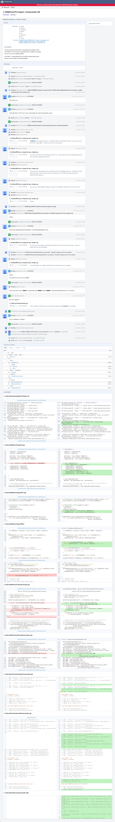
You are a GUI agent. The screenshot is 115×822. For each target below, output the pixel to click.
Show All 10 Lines (32, 717)
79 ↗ (13, 140)
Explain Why (64, 331)
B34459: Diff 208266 (37, 121)
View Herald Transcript (39, 76)
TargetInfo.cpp (14, 362)
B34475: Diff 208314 (37, 221)
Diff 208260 (30, 96)
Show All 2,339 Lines (31, 631)
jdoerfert (27, 118)
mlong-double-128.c (16, 387)
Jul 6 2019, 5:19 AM (80, 162)
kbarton (33, 78)
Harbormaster (14, 82)
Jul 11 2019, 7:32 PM (80, 331)
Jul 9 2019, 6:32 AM (80, 252)
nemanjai (38, 78)
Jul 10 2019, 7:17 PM (77, 286)
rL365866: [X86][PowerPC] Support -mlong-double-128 (32, 42)
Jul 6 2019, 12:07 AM (80, 92)
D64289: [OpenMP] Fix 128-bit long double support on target (40, 206)
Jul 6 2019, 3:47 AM (77, 109)
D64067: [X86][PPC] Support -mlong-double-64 (40, 90)
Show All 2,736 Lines (32, 639)
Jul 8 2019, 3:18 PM (80, 239)
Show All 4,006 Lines (32, 588)
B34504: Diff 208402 (37, 234)
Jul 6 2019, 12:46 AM (77, 96)
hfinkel (22, 31)
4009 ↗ (13, 306)
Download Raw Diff (95, 23)
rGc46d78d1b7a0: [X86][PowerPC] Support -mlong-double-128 (34, 40)
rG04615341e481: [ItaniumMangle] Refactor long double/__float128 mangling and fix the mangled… (50, 254)
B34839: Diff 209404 (37, 324)
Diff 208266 (30, 109)
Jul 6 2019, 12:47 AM (80, 105)
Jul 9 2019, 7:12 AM (80, 259)
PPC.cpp (14, 366)
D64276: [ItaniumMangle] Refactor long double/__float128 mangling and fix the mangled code (49, 213)
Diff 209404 (30, 315)
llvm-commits (28, 340)
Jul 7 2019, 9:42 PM (80, 221)
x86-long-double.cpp (16, 384)
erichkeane (23, 29)
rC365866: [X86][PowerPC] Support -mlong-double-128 (32, 41)
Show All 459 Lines (32, 496)
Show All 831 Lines (31, 670)
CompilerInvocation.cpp (17, 376)
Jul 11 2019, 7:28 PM (80, 328)
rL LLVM (21, 67)
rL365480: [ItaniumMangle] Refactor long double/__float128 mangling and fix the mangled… (48, 252)
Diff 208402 (30, 226)
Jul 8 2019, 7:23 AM (77, 226)
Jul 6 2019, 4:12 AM (80, 129)
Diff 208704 (30, 271)
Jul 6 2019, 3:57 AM (80, 125)
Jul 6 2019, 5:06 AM (80, 148)
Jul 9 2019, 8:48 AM (80, 282)
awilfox (22, 26)
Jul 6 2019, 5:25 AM (80, 180)
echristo (23, 28)
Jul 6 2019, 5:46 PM (80, 206)
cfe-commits (27, 78)
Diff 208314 (30, 210)
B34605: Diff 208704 (37, 282)
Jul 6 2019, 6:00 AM (80, 192)
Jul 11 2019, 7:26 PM (77, 315)
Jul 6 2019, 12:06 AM (80, 72)
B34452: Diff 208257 (37, 82)
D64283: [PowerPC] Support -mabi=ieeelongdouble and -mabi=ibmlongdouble (47, 125)
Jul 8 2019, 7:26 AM (80, 234)
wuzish (27, 86)
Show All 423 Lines (31, 488)
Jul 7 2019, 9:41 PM (77, 210)
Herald (12, 76)
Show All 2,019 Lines (32, 400)
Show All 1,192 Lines (31, 441)
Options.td (12, 356)
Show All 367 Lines (32, 449)
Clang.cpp (13, 372)
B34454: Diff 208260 (37, 105)
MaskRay (11, 19)
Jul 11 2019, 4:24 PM (77, 295)
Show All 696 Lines (31, 560)
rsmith (22, 38)
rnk (21, 36)
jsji (21, 33)
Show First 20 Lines (21, 400)
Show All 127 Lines (32, 528)
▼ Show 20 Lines (42, 400)
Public (13, 14)
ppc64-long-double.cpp (16, 382)
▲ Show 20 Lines (21, 441)
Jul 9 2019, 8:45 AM (77, 271)
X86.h (13, 368)
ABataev (28, 132)
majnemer (23, 35)
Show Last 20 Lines (41, 441)
